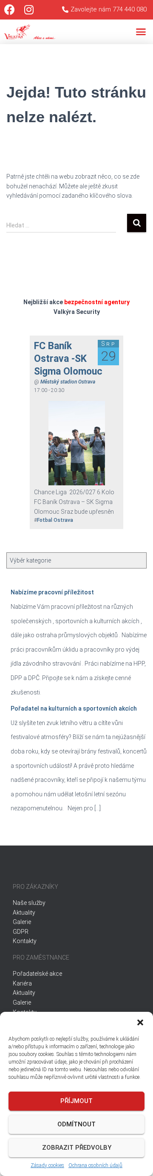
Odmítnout (76, 1124)
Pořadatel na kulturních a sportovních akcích (74, 708)
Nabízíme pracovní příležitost (52, 592)
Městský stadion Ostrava (67, 382)
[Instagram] (28, 9)
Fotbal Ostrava (55, 520)
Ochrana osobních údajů (95, 1165)
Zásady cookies (47, 1165)
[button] (140, 1022)
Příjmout (76, 1101)
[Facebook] (9, 9)
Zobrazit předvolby (76, 1147)
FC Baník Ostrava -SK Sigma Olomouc (68, 358)
